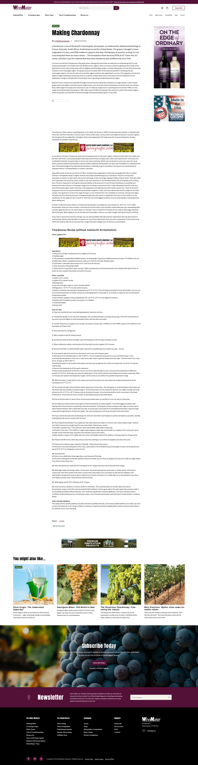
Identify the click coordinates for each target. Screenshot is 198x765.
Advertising (61, 723)
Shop (176, 15)
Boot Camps (158, 15)
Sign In (106, 668)
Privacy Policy (89, 759)
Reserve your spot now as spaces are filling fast (129, 2)
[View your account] (162, 8)
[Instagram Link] (35, 760)
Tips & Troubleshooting (67, 15)
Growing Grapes (34, 15)
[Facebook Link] (28, 760)
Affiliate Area (62, 735)
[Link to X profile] (41, 760)
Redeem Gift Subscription (35, 741)
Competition (168, 15)
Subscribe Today (99, 663)
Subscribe (178, 8)
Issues (151, 15)
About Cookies (99, 759)
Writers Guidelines (91, 735)
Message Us (151, 731)
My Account (118, 726)
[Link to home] (25, 8)
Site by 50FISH (109, 759)
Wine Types (49, 15)
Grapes (61, 521)
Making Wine (18, 15)
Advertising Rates (63, 726)
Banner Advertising (64, 732)
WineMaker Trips (32, 744)
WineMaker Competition (93, 729)
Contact (182, 15)
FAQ (116, 729)
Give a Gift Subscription (35, 738)
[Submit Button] (116, 8)
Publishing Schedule (64, 729)
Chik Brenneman (62, 41)
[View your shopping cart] (167, 8)
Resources (84, 15)
